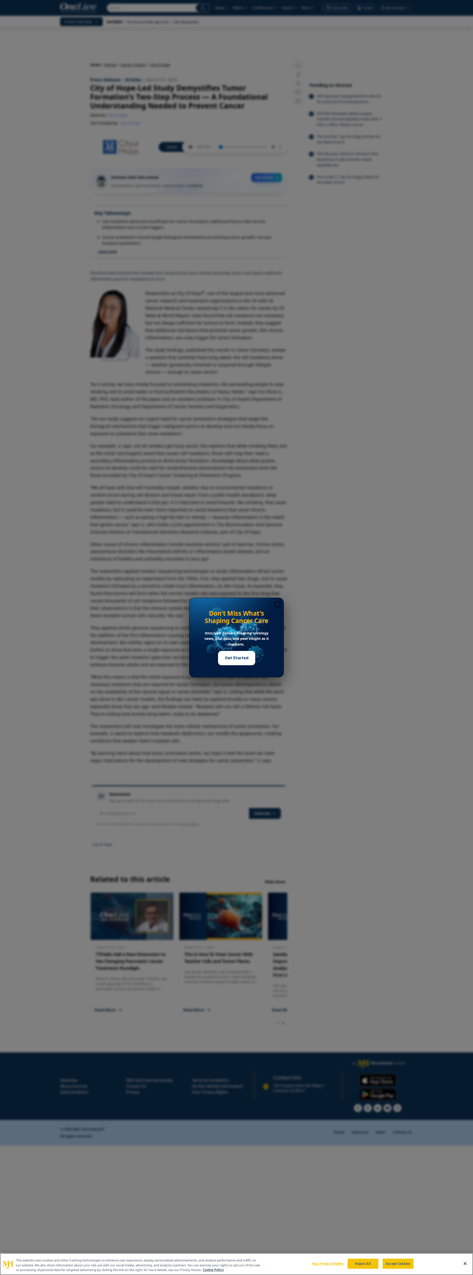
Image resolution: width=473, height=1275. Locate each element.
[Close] (465, 1263)
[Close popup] (277, 604)
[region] (236, 1264)
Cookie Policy (213, 1270)
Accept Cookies (398, 1263)
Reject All (363, 1263)
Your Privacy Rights (327, 1263)
